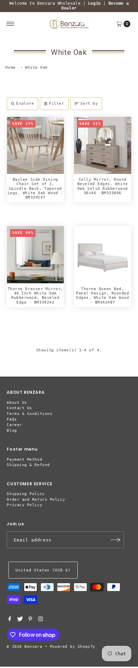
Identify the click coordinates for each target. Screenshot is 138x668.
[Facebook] (9, 620)
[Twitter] (20, 620)
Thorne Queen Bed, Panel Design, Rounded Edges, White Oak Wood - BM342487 (102, 296)
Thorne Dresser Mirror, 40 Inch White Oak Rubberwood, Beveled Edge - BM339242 (35, 296)
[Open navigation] (10, 23)
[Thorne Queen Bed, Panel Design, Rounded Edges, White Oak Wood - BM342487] (102, 254)
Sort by (89, 103)
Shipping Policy (26, 494)
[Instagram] (40, 620)
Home (10, 67)
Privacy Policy (24, 505)
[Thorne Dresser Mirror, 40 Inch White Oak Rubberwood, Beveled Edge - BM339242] (35, 254)
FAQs (12, 419)
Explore (25, 103)
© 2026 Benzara (24, 646)
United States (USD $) (42, 570)
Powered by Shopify (72, 646)
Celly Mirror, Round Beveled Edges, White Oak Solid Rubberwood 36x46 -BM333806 (102, 186)
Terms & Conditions (29, 414)
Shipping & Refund (28, 465)
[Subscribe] (115, 539)
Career (14, 425)
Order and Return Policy (36, 499)
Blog (12, 430)
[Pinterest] (30, 620)
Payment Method (24, 459)
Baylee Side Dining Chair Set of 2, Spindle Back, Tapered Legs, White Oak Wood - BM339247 (35, 188)
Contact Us (19, 408)
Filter (56, 103)
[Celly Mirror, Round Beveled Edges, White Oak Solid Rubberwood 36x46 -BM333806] (102, 145)
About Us (17, 402)
